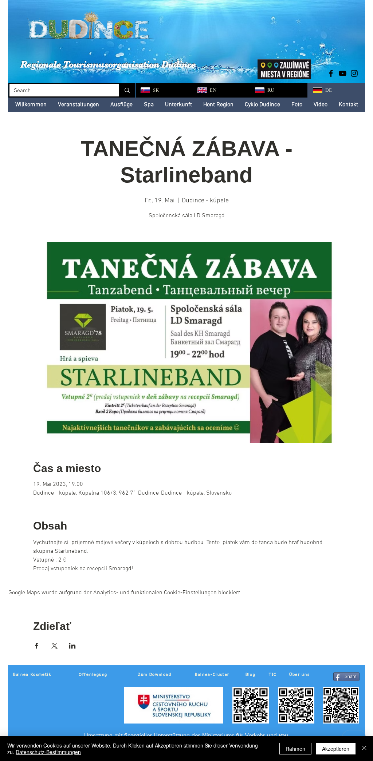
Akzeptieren (335, 748)
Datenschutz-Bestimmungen (48, 752)
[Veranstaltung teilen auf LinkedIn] (72, 646)
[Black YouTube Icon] (342, 73)
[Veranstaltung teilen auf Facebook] (36, 646)
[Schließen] (364, 748)
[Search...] (126, 90)
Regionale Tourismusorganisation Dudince (108, 64)
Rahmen (295, 748)
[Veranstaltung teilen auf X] (54, 646)
